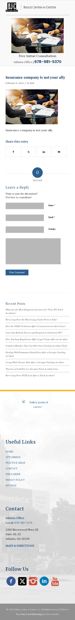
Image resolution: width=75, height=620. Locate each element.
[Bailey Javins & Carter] (31, 7)
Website (51, 229)
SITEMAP (11, 485)
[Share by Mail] (58, 152)
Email (51, 217)
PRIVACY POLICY (15, 479)
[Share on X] (28, 152)
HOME (9, 451)
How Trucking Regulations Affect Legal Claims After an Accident (37, 339)
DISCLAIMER (13, 474)
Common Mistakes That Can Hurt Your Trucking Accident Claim (36, 345)
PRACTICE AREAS (15, 462)
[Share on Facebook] (13, 152)
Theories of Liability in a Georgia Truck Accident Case (32, 368)
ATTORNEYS (13, 457)
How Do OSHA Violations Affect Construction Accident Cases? (36, 326)
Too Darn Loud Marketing (29, 614)
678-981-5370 (23, 522)
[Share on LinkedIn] (43, 152)
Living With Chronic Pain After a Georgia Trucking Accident (35, 362)
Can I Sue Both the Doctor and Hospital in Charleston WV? (34, 332)
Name (51, 205)
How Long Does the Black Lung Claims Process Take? (32, 319)
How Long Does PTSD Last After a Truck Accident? (30, 375)
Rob (32, 83)
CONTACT (11, 468)
